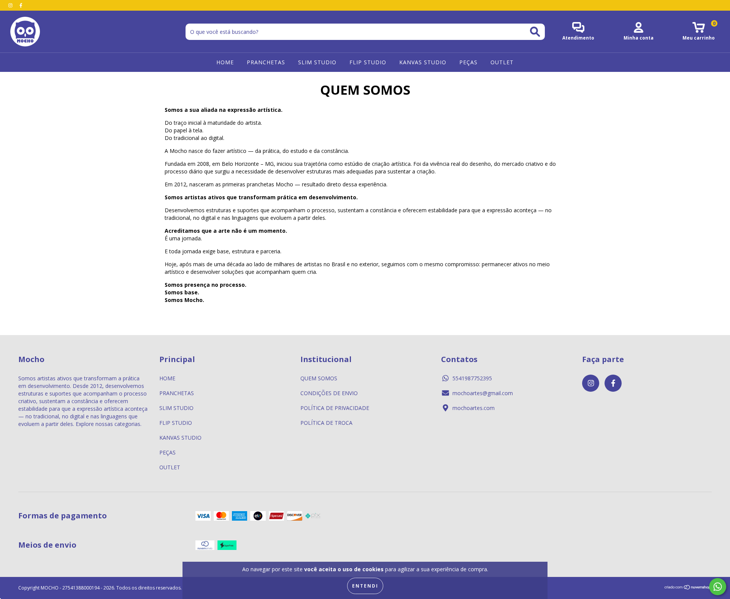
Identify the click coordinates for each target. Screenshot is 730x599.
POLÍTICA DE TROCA (326, 422)
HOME (225, 62)
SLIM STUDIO (317, 62)
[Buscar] (535, 32)
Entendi (365, 586)
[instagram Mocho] (11, 5)
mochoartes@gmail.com (482, 393)
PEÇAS (468, 62)
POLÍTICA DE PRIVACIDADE (334, 408)
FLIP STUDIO (367, 62)
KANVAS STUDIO (422, 62)
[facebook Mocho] (21, 5)
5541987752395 (472, 378)
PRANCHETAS (266, 62)
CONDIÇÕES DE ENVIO (329, 393)
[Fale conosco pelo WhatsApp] (717, 586)
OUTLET (502, 62)
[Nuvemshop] (688, 588)
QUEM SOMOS (318, 378)
